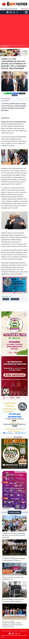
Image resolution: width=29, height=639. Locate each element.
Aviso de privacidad (7, 631)
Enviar (15, 95)
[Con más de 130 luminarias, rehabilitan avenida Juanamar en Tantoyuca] (14, 547)
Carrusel (6, 299)
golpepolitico (7, 98)
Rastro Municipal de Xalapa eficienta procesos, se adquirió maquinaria (13, 46)
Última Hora (15, 299)
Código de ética (23, 631)
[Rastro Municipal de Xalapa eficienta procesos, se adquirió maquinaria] (14, 589)
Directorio (15, 631)
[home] (14, 3)
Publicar (23, 93)
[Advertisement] (14, 29)
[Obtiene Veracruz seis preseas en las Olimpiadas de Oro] (14, 569)
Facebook (16, 93)
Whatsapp (8, 93)
